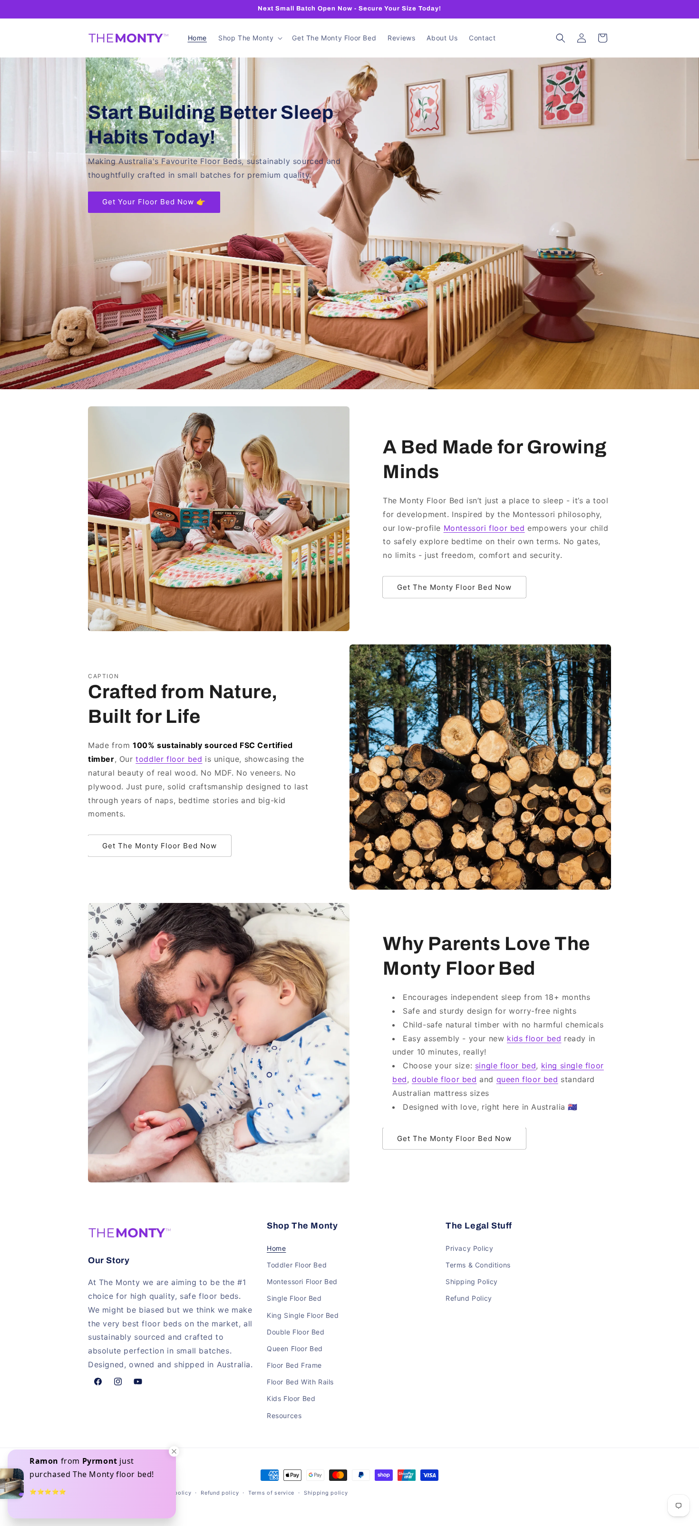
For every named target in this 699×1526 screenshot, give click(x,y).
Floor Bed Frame (294, 1365)
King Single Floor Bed (303, 1315)
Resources (284, 1415)
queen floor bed (527, 1079)
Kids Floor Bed (291, 1398)
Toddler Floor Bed (297, 1265)
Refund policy (220, 1492)
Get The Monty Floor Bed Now (454, 587)
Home (276, 1248)
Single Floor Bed (294, 1298)
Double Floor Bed (296, 1332)
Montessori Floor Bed (302, 1281)
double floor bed (444, 1079)
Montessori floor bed (484, 528)
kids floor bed (534, 1038)
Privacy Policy (469, 1248)
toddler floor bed (169, 759)
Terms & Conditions (478, 1265)
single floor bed (505, 1065)
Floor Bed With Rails (300, 1382)
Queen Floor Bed (295, 1348)
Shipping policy (326, 1492)
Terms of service (271, 1492)
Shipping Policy (472, 1281)
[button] (249, 38)
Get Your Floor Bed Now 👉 (154, 201)
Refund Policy (469, 1298)
